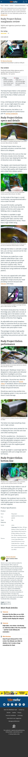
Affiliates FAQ (4, 15)
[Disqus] (14, 670)
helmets (3, 284)
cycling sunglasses (11, 113)
